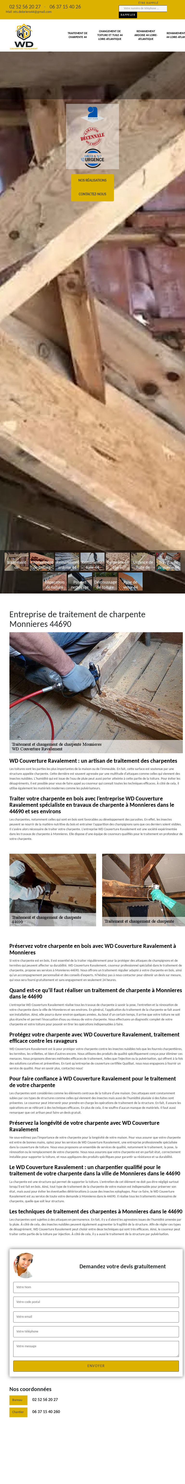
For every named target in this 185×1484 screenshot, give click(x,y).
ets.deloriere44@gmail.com (32, 12)
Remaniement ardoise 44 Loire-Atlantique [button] (146, 35)
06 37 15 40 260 (46, 1412)
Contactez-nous (92, 194)
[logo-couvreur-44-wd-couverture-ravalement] (24, 36)
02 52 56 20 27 (45, 1400)
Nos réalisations (92, 181)
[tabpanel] (92, 297)
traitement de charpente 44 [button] (77, 35)
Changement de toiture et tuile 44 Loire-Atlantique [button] (110, 35)
